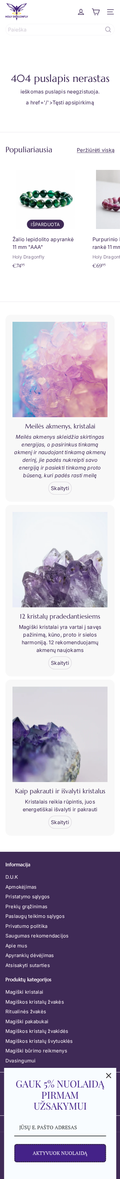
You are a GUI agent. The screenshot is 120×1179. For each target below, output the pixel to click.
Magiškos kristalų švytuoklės (39, 1041)
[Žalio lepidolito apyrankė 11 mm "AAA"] (45, 218)
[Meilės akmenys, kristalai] (60, 369)
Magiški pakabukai (26, 1021)
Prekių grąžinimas (26, 906)
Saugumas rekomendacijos (37, 936)
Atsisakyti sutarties (27, 965)
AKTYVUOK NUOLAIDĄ (60, 1153)
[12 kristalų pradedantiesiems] (60, 559)
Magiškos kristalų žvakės (34, 1002)
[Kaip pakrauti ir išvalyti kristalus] (60, 734)
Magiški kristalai (24, 992)
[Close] (108, 1075)
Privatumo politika (26, 926)
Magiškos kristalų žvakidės (36, 1031)
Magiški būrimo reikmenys (36, 1051)
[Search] (108, 29)
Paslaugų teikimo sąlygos (35, 916)
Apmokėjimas (21, 887)
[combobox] (60, 29)
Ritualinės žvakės (25, 1011)
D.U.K (11, 877)
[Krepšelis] (95, 12)
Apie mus (16, 946)
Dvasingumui (20, 1061)
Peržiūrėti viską (96, 150)
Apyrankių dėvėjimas (29, 955)
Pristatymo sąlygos (27, 896)
